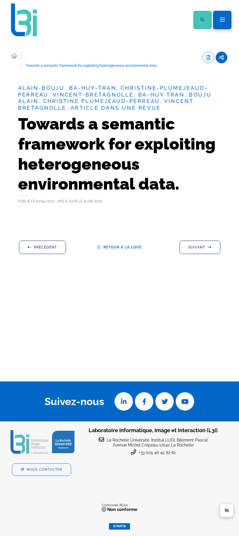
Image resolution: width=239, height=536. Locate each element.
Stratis (119, 526)
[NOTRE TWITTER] (164, 401)
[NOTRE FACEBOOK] (144, 401)
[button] (202, 20)
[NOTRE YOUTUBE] (184, 401)
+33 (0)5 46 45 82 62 (157, 452)
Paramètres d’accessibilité (226, 510)
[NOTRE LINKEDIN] (123, 401)
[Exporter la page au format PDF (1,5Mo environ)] (208, 57)
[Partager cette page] (221, 57)
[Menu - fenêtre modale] (222, 20)
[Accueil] (14, 56)
